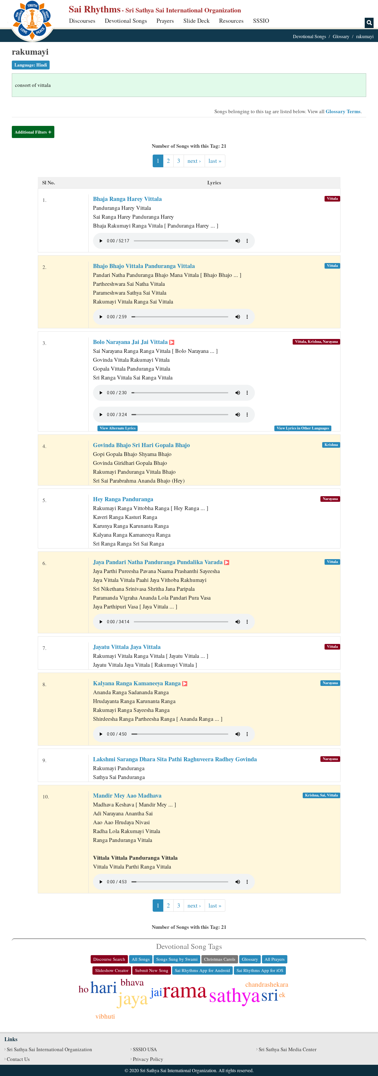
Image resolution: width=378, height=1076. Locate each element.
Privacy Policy (148, 1059)
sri (269, 994)
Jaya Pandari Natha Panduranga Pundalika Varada (158, 562)
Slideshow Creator (111, 970)
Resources (231, 21)
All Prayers (275, 959)
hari (103, 986)
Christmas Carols (219, 959)
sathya (234, 993)
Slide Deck (196, 21)
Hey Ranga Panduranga (123, 499)
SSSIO (261, 21)
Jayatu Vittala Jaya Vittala (127, 646)
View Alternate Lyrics (118, 428)
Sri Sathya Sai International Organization (49, 1049)
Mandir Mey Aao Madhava (127, 795)
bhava (132, 982)
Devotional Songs (126, 21)
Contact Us (18, 1059)
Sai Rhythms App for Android (202, 970)
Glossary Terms (343, 111)
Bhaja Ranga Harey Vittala (127, 198)
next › (194, 161)
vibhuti (105, 1016)
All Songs (141, 959)
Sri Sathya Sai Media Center (288, 1049)
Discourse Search (109, 959)
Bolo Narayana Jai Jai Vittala (131, 341)
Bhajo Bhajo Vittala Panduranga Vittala (144, 266)
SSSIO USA (145, 1049)
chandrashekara (266, 984)
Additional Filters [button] (31, 132)
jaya (133, 997)
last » (214, 161)
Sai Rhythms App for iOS (260, 970)
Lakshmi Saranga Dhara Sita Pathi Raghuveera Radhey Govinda (175, 759)
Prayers (165, 21)
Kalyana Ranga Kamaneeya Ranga (137, 683)
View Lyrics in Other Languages (303, 428)
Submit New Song (151, 970)
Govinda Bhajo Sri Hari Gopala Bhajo (141, 445)
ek (282, 994)
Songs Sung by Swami (177, 959)
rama (185, 989)
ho (84, 988)
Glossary (341, 36)
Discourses (82, 21)
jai (156, 991)
